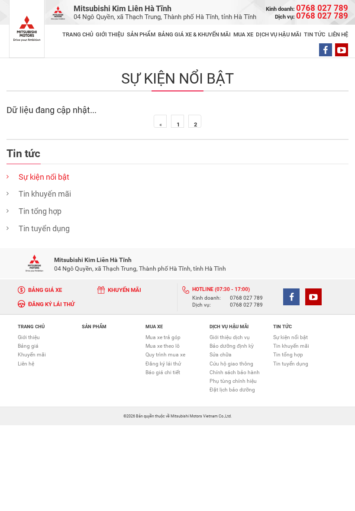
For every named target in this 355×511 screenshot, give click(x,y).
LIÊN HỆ (338, 34)
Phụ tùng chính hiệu (233, 381)
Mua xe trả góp (163, 337)
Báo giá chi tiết (162, 372)
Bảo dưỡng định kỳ (232, 346)
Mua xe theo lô (162, 346)
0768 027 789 (246, 298)
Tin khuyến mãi (45, 193)
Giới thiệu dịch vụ (230, 337)
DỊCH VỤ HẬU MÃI (278, 34)
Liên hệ (26, 364)
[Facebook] (325, 49)
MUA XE (243, 34)
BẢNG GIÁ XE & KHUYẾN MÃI (194, 34)
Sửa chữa (221, 355)
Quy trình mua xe (165, 355)
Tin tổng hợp (40, 211)
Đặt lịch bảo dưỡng (232, 390)
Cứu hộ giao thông (231, 364)
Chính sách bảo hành (235, 372)
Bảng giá (28, 346)
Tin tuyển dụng (44, 228)
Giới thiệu (29, 337)
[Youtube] (341, 49)
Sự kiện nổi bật (44, 176)
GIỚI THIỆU (110, 34)
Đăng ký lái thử (163, 364)
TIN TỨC (314, 34)
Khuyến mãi (32, 355)
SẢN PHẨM (141, 34)
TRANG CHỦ (77, 34)
